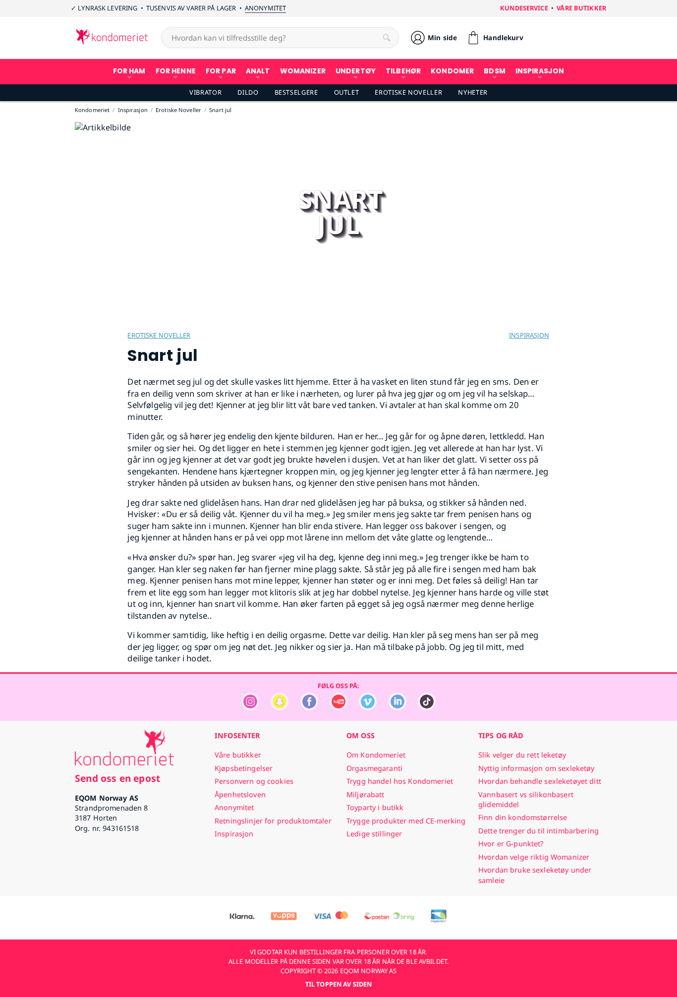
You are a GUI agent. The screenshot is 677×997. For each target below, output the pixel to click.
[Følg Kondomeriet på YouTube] (338, 707)
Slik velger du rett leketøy (522, 755)
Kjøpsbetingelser (244, 768)
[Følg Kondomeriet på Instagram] (250, 707)
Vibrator (205, 92)
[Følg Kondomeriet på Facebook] (309, 707)
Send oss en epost (117, 778)
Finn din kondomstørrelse (522, 817)
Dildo (247, 92)
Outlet (346, 92)
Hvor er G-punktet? (511, 843)
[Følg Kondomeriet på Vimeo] (368, 707)
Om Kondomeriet (375, 755)
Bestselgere (296, 92)
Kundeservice (524, 7)
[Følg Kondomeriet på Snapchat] (279, 707)
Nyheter (472, 92)
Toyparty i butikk (374, 807)
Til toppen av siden (338, 984)
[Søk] (386, 38)
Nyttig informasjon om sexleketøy (536, 768)
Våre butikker (581, 7)
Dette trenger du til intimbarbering (538, 830)
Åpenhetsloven (240, 794)
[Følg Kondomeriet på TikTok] (427, 707)
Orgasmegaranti (374, 768)
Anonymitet (265, 7)
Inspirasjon (529, 335)
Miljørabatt (365, 794)
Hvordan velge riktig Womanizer (533, 857)
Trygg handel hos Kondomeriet (399, 781)
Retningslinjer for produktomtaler (273, 820)
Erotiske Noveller (408, 92)
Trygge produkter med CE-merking (405, 820)
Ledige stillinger (374, 833)
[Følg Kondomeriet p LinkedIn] (397, 707)
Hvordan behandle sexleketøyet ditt (539, 781)
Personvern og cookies (254, 781)
